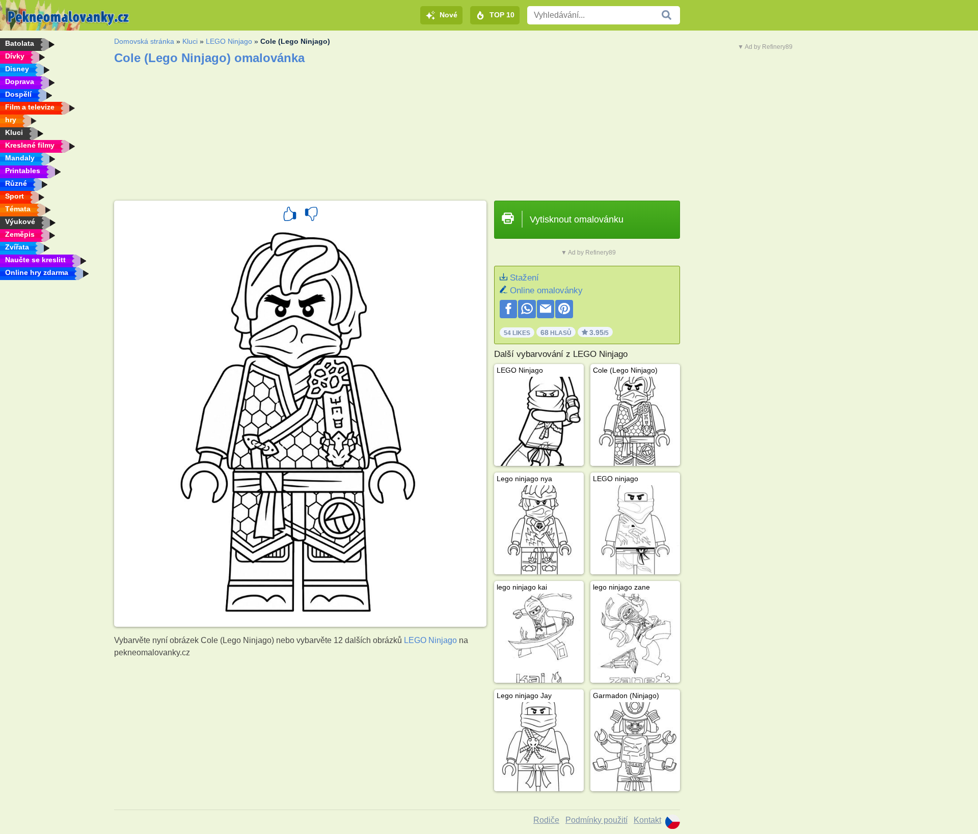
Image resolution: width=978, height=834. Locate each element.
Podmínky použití (596, 820)
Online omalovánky (546, 290)
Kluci (190, 41)
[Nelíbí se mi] (311, 215)
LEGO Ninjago (229, 41)
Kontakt (647, 820)
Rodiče (546, 820)
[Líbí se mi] (290, 215)
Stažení (524, 278)
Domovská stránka (144, 41)
